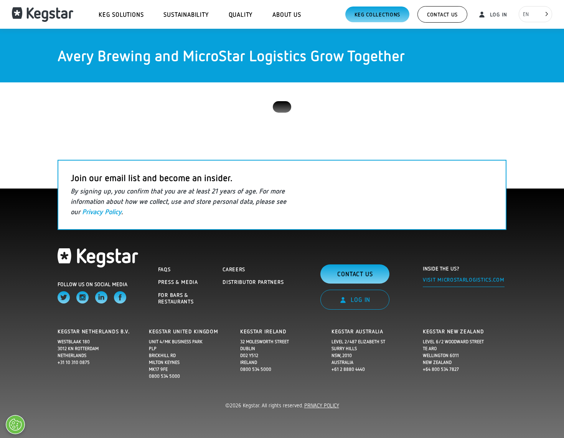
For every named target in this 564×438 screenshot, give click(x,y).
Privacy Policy (101, 211)
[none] (535, 14)
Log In (497, 14)
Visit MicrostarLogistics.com (464, 279)
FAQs (164, 269)
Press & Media (178, 282)
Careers (234, 269)
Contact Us (442, 14)
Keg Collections (378, 14)
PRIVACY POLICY (321, 405)
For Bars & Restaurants (176, 298)
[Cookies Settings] (15, 424)
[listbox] (535, 14)
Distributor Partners (253, 282)
